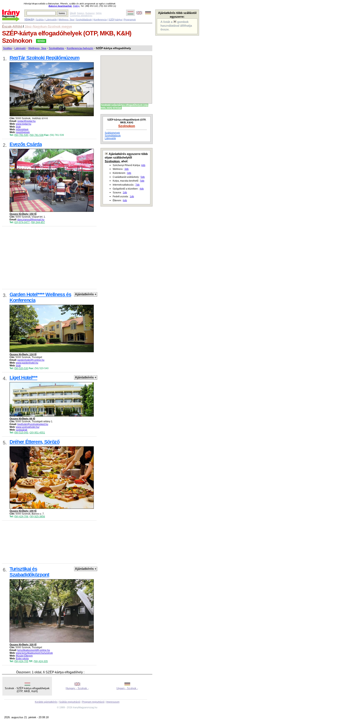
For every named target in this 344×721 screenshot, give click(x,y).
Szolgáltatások (84, 19)
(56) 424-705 (21, 661)
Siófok (99, 13)
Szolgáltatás (56, 48)
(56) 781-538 (36, 135)
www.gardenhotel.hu (27, 362)
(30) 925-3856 (37, 516)
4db (143, 165)
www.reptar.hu (23, 124)
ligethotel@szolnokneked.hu (32, 424)
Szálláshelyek (112, 132)
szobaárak (21, 429)
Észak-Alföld (12, 26)
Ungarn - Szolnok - (127, 688)
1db (132, 196)
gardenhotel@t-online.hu (30, 360)
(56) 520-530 (21, 368)
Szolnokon (126, 126)
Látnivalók (51, 19)
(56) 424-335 (41, 661)
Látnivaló (20, 48)
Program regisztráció (93, 702)
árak (18, 126)
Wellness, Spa (66, 19)
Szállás (40, 19)
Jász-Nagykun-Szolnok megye (48, 26)
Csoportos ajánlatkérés (81, 15)
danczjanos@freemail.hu (30, 219)
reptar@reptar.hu (26, 121)
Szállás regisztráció (69, 702)
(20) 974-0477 (22, 222)
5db (143, 177)
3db (126, 169)
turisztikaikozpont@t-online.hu (33, 650)
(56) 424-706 (21, 516)
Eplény (76, 6)
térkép (41, 40)
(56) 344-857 (38, 222)
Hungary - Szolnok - (77, 688)
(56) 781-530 (21, 135)
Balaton (80, 13)
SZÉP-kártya (115, 19)
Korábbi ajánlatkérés (46, 702)
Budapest (90, 13)
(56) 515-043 (21, 432)
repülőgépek (23, 132)
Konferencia (100, 19)
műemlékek (22, 129)
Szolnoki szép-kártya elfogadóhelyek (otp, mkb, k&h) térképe (124, 106)
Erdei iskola (22, 658)
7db (137, 184)
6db (125, 200)
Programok (130, 19)
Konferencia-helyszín (80, 48)
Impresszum (112, 702)
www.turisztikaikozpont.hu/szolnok (34, 653)
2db (125, 192)
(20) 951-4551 (37, 432)
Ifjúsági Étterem (24, 655)
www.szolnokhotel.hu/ (27, 427)
